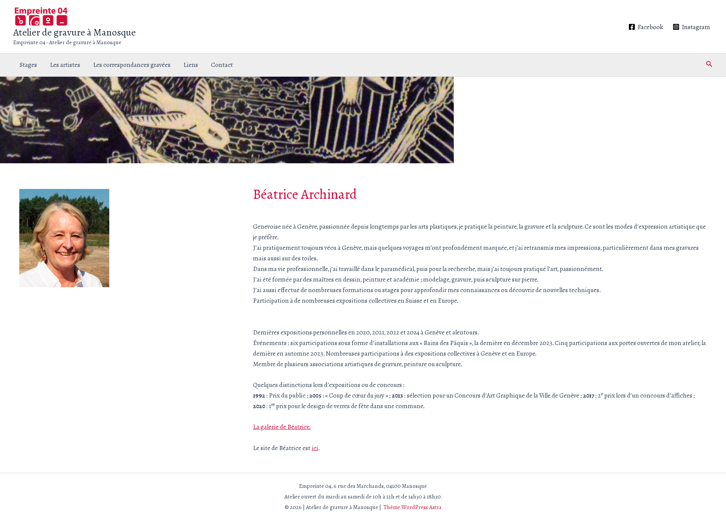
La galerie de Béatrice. (282, 427)
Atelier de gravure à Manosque (74, 32)
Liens (190, 65)
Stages (28, 65)
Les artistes (65, 65)
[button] (709, 64)
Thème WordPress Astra (412, 507)
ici (315, 448)
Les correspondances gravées (132, 65)
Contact (222, 65)
